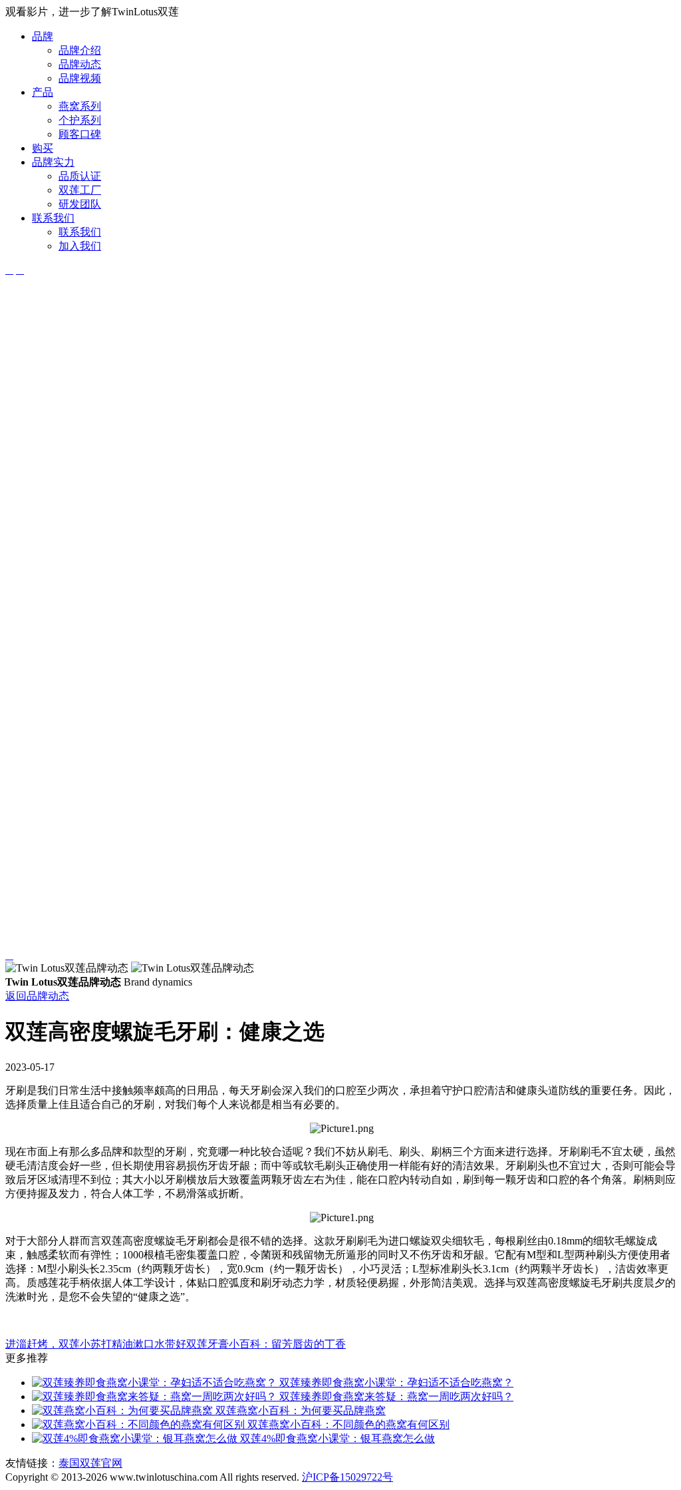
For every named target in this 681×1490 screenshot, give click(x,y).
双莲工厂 (80, 190)
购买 (42, 148)
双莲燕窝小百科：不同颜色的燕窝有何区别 (347, 1424)
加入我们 (80, 246)
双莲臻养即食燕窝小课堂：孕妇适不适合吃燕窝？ (395, 1382)
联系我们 (53, 218)
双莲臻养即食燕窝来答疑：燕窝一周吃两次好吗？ (395, 1396)
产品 (42, 92)
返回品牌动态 (37, 996)
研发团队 (80, 204)
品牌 (42, 36)
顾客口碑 (80, 134)
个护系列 (80, 120)
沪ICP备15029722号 (347, 1477)
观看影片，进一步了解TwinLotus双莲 (92, 11)
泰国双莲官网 (90, 1463)
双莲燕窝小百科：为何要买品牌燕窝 (299, 1410)
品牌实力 (53, 162)
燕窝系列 (80, 106)
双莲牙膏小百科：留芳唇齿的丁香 (266, 1344)
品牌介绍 (80, 50)
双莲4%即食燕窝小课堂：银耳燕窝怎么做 (336, 1438)
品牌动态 (80, 64)
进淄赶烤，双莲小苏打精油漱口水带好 (95, 1344)
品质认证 (80, 176)
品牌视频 (80, 78)
